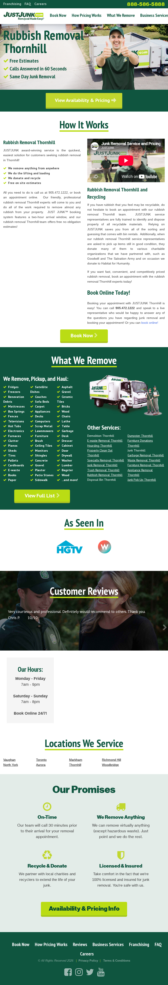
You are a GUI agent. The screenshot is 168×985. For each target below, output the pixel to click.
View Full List (40, 495)
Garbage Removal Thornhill (146, 455)
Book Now (58, 15)
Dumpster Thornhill (140, 436)
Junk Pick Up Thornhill (142, 480)
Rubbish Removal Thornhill (104, 475)
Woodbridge (110, 764)
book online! (149, 322)
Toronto (41, 759)
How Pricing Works (87, 15)
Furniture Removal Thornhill (146, 465)
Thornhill (75, 764)
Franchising (12, 4)
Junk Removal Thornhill (102, 465)
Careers (40, 4)
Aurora (41, 764)
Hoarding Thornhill (99, 446)
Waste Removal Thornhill (144, 460)
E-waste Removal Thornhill (104, 441)
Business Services (108, 944)
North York (10, 764)
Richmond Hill (111, 759)
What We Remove (121, 15)
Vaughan (9, 759)
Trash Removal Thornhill (103, 470)
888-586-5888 (146, 4)
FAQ (27, 4)
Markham (75, 759)
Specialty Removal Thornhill (105, 460)
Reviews (80, 944)
